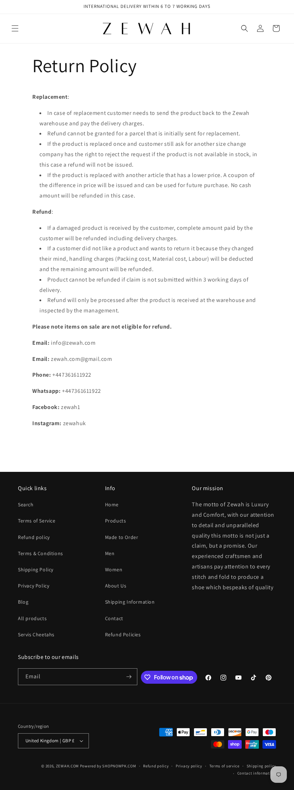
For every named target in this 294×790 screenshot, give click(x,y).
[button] (15, 28)
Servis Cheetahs (36, 634)
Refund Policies (123, 634)
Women (114, 569)
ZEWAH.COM (67, 765)
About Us (116, 585)
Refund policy (34, 537)
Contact (114, 618)
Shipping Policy (35, 569)
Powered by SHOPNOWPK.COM (108, 765)
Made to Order (121, 537)
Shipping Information (130, 602)
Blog (23, 602)
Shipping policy (261, 765)
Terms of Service (37, 520)
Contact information (256, 773)
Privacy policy (189, 765)
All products (32, 618)
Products (115, 520)
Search (26, 504)
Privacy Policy (33, 585)
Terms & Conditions (40, 553)
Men (110, 553)
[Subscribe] (129, 676)
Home (112, 504)
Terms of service (224, 765)
